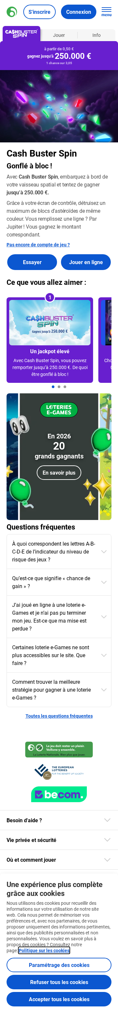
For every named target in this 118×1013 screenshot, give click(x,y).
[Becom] (59, 794)
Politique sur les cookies (44, 950)
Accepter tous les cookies (59, 999)
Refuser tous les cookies (59, 981)
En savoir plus (59, 472)
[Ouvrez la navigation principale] (106, 12)
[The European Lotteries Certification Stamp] (58, 772)
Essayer (32, 262)
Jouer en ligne (86, 262)
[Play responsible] (58, 749)
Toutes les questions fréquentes (59, 716)
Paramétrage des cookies (59, 964)
